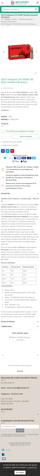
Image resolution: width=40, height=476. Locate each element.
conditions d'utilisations (18, 436)
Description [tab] (5, 194)
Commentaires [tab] (6, 326)
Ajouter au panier (26, 136)
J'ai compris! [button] (20, 472)
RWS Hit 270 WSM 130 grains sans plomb (20, 366)
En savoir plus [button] (32, 467)
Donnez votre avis (8, 88)
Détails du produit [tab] (8, 322)
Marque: (4, 117)
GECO (10, 117)
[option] (20, 51)
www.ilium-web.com (24, 445)
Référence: (5, 119)
